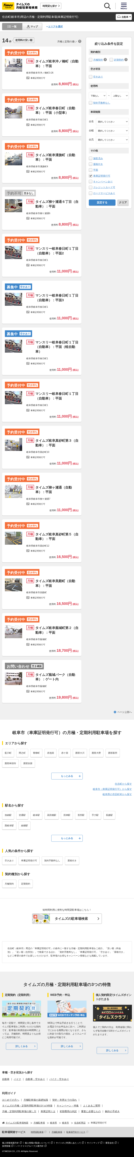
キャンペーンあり (103, 181)
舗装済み (98, 158)
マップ (34, 26)
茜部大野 (96, 753)
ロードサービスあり (104, 193)
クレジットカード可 (104, 187)
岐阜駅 (36, 815)
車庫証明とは (48, 1111)
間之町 (22, 753)
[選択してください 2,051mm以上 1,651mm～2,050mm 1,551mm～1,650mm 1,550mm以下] (112, 139)
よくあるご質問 (91, 1105)
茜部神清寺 (10, 763)
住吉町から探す (123, 783)
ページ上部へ (124, 712)
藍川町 (8, 753)
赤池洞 (50, 753)
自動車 (5, 1079)
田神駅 (67, 815)
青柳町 (36, 753)
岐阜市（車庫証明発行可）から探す (112, 789)
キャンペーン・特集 (68, 1105)
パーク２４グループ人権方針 (30, 1146)
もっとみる (67, 776)
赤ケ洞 (64, 753)
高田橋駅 (51, 815)
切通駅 (22, 815)
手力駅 (95, 815)
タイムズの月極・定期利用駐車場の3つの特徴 (27, 1105)
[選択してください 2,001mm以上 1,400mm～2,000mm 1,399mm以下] (112, 130)
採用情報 (6, 1146)
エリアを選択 (55, 26)
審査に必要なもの (91, 1111)
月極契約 (98, 59)
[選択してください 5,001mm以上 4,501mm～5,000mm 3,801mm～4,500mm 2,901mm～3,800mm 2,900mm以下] (112, 121)
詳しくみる (22, 1046)
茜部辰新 (27, 763)
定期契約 (119, 59)
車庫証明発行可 (101, 175)
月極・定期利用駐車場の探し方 (19, 1111)
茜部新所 (112, 753)
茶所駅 (81, 815)
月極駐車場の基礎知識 (36, 1099)
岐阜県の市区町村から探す (117, 794)
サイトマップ (93, 1143)
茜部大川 (79, 753)
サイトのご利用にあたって (68, 1143)
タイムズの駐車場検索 (71, 918)
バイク (17, 1079)
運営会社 (109, 1143)
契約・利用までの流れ (64, 1099)
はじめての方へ (10, 1099)
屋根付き (98, 164)
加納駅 (8, 815)
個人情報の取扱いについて (37, 1143)
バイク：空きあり (59, 1079)
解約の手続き (112, 1111)
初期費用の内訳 (68, 1111)
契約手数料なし (101, 102)
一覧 (14, 26)
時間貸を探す (50, 6)
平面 (95, 169)
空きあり (98, 76)
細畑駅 (24, 825)
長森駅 (109, 815)
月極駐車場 (57, 1132)
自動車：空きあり (35, 1079)
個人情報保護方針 (10, 1143)
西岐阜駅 (9, 825)
